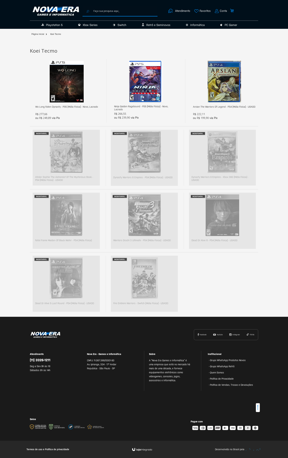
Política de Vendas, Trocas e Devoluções (231, 385)
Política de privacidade (57, 449)
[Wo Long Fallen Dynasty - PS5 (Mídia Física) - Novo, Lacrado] (66, 91)
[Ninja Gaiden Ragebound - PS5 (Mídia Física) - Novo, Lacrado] (145, 91)
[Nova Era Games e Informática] (56, 11)
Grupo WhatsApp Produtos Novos (228, 360)
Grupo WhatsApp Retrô (222, 366)
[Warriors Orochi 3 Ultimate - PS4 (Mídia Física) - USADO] (144, 221)
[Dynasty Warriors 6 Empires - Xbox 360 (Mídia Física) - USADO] (222, 158)
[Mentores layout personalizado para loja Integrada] (253, 449)
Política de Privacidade (222, 378)
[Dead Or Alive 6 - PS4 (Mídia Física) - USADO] (222, 221)
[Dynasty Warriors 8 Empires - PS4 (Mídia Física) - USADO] (144, 158)
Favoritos (205, 10)
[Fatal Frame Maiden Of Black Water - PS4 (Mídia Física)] (66, 221)
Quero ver (68, 105)
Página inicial (38, 34)
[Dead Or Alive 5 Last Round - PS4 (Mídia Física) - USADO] (66, 284)
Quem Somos (217, 372)
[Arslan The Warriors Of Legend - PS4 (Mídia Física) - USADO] (224, 91)
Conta (223, 10)
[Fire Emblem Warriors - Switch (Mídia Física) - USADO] (144, 284)
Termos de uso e (35, 449)
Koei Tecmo (55, 34)
